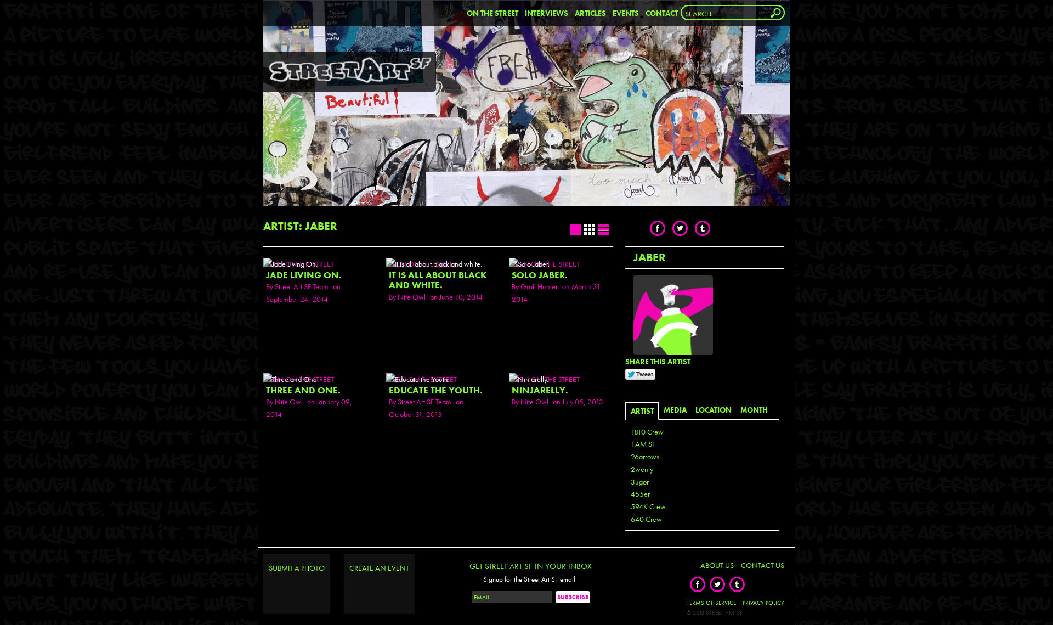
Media (675, 410)
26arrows (645, 456)
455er (640, 494)
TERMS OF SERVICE (711, 602)
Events (626, 13)
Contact (662, 13)
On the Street (492, 13)
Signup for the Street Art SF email (529, 579)
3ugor (640, 482)
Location (713, 410)
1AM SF (643, 444)
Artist (642, 411)
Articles (590, 13)
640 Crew (646, 519)
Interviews (546, 13)
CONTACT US (762, 565)
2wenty (642, 469)
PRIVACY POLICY (763, 602)
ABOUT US (717, 565)
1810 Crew (647, 432)
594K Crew (648, 506)
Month (754, 410)
